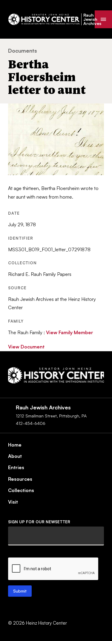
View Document (26, 347)
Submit (20, 590)
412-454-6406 (30, 423)
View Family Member (69, 332)
